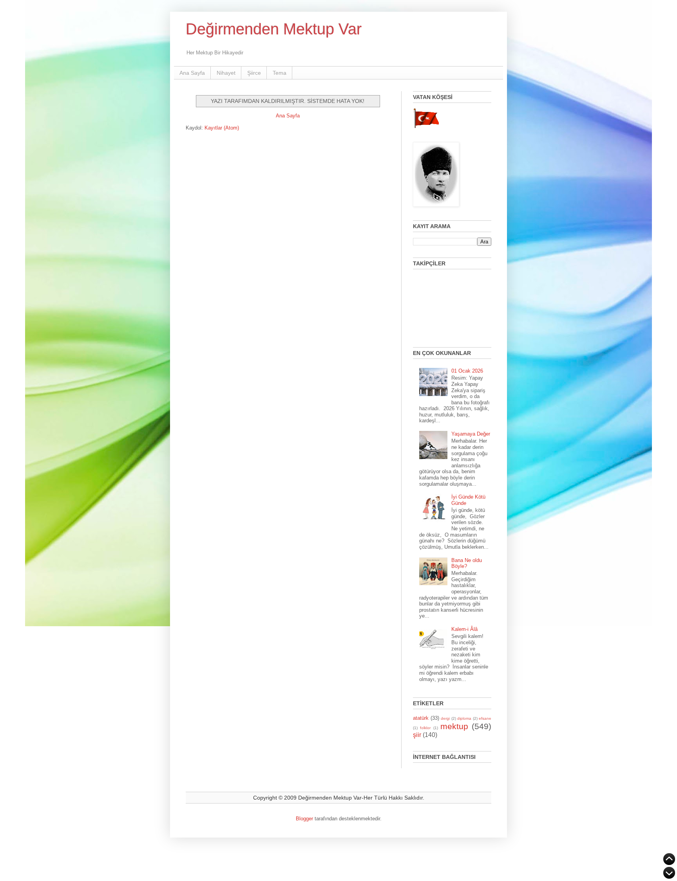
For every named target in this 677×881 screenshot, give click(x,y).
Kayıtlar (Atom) (222, 128)
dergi (445, 718)
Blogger (304, 819)
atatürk (421, 718)
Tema (279, 73)
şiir (417, 734)
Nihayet (226, 73)
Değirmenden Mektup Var (274, 29)
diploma (464, 718)
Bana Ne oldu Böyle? (466, 563)
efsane (485, 718)
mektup (454, 726)
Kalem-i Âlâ (464, 629)
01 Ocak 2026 (467, 371)
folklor (425, 728)
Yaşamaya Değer (470, 434)
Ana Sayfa (192, 73)
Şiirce (254, 73)
